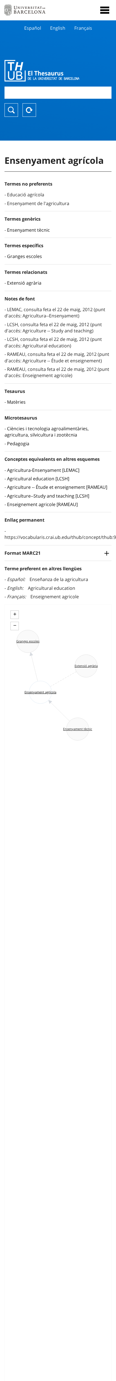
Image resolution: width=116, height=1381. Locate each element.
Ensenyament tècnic (28, 230)
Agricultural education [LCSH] (38, 479)
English (57, 28)
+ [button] (14, 614)
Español (32, 28)
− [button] (14, 625)
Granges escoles (24, 256)
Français (83, 28)
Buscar (11, 110)
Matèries (16, 402)
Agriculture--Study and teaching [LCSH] (48, 496)
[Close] (104, 10)
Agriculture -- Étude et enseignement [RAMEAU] (57, 487)
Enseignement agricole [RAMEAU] (42, 504)
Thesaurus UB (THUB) (42, 70)
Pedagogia (18, 443)
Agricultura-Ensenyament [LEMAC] (43, 470)
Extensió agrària (24, 283)
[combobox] (58, 93)
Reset (29, 110)
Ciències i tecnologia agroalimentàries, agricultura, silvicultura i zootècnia (47, 431)
